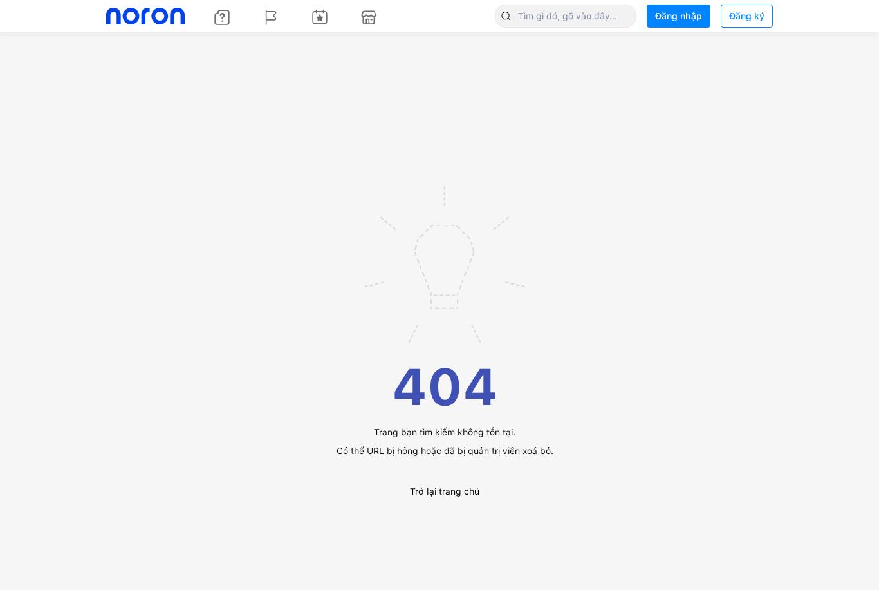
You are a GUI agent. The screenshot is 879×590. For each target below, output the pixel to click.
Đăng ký (746, 16)
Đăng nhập (678, 16)
